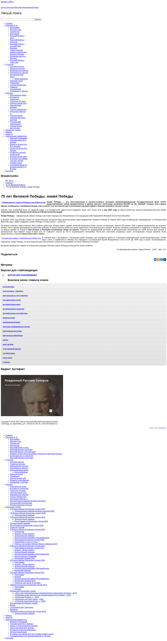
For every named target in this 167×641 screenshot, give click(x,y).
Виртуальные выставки (12, 331)
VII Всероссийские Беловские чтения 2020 (28, 513)
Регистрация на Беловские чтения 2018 (26, 525)
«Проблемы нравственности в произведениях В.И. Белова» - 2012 (43, 595)
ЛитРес (5, 340)
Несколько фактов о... (19, 499)
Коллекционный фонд (11, 322)
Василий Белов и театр (12, 300)
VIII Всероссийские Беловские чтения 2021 (28, 611)
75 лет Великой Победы (15, 185)
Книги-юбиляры (21, 79)
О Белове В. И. (11, 26)
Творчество (15, 32)
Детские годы (15, 30)
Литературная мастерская (16, 127)
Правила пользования (15, 88)
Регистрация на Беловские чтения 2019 (31, 521)
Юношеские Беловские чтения (23, 591)
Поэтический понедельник (15, 123)
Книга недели (8, 344)
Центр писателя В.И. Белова (22, 628)
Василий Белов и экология (17, 41)
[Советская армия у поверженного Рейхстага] (21, 238)
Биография (15, 28)
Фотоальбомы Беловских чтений (23, 603)
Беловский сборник (23, 570)
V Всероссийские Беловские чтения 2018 (27, 530)
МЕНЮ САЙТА (7, 2)
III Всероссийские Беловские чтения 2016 (27, 560)
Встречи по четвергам (14, 98)
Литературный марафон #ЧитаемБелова (32, 538)
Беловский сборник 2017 (25, 558)
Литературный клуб (18, 103)
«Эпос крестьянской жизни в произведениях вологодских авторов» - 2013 (46, 593)
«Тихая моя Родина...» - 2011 (27, 597)
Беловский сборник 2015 (25, 581)
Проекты (9, 93)
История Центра (17, 66)
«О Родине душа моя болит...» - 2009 (30, 601)
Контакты (9, 171)
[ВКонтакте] (155, 259)
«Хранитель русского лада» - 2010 (29, 599)
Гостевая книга (9, 353)
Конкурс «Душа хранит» (25, 534)
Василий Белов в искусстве (17, 61)
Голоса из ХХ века (17, 101)
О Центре (9, 64)
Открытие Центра (17, 69)
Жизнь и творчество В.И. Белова (18, 145)
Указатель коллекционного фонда (16, 327)
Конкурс (18, 577)
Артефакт (6, 362)
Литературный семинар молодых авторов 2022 (35, 511)
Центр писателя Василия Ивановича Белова (20, 7)
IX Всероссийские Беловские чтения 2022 (27, 509)
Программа (19, 562)
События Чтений (17, 527)
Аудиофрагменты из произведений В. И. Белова (18, 167)
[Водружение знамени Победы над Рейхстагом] (23, 203)
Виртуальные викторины (13, 335)
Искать (38, 19)
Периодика (14, 83)
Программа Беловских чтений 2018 (29, 540)
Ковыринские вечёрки (15, 106)
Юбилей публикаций (18, 138)
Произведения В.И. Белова (21, 624)
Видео (12, 605)
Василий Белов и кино (11, 304)
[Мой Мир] (161, 259)
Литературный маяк (18, 157)
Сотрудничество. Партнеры (21, 607)
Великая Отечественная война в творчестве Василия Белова (18, 51)
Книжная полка (16, 81)
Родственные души (18, 95)
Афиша (8, 132)
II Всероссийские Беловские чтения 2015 (27, 573)
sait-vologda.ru (162, 427)
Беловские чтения (13, 130)
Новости (9, 134)
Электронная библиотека (16, 136)
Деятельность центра (19, 73)
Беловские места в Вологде (21, 456)
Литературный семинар (25, 515)
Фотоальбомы (8, 287)
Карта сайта (7, 358)
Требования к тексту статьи (26, 542)
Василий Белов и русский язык (17, 45)
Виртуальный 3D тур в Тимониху (15, 296)
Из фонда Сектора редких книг (18, 154)
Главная (8, 23)
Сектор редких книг (18, 85)
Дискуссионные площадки (26, 556)
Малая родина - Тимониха (13, 291)
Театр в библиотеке (18, 109)
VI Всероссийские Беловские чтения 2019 (27, 517)
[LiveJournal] (164, 259)
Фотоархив (14, 34)
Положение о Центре (19, 91)
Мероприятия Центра (19, 71)
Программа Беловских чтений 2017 (29, 548)
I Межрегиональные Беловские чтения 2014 (28, 585)
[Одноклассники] (158, 259)
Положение (19, 532)
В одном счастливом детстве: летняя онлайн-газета (18, 161)
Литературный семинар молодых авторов (17, 118)
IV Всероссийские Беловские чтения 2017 (27, 546)
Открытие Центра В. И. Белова (28, 583)
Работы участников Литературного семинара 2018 (36, 544)
